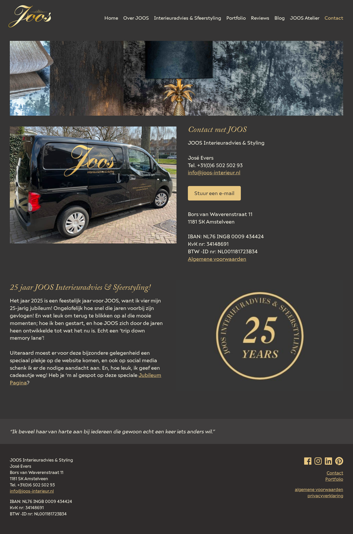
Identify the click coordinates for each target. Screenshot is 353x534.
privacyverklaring (325, 495)
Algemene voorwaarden (217, 259)
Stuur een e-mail (214, 193)
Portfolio (236, 18)
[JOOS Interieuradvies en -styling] (30, 16)
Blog (279, 18)
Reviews (260, 18)
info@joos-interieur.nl (214, 172)
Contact (334, 18)
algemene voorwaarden (319, 489)
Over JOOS (136, 18)
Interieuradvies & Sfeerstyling (187, 18)
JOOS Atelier (304, 18)
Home (111, 18)
